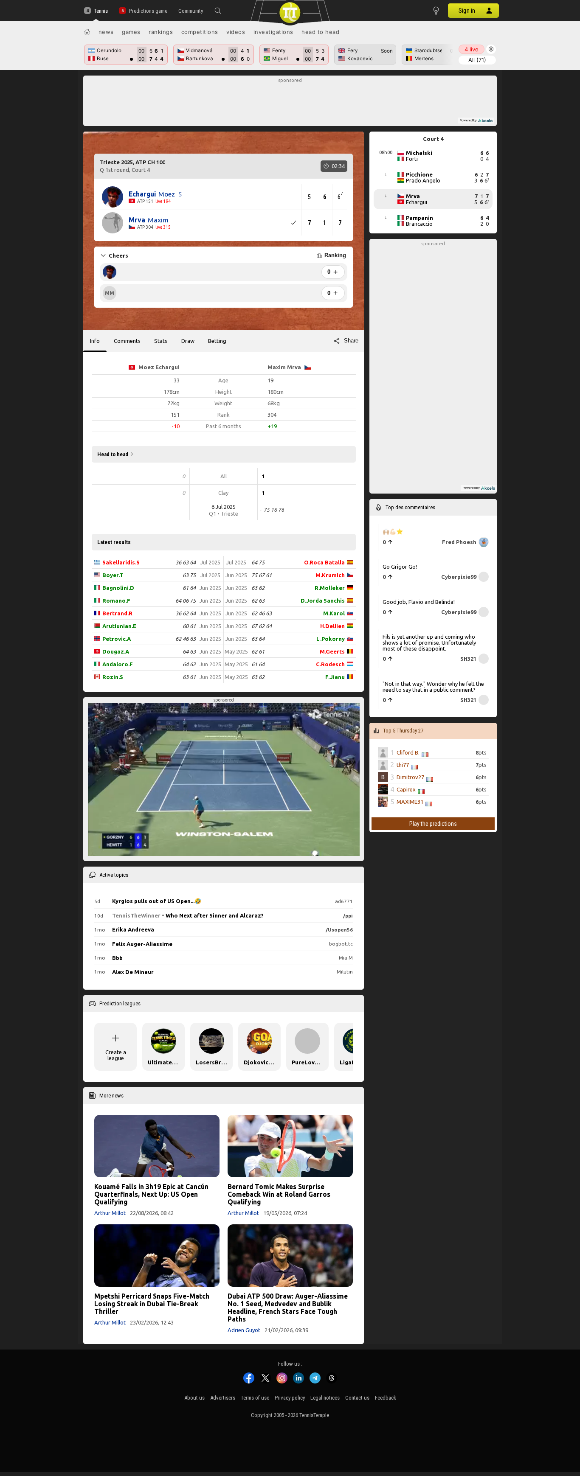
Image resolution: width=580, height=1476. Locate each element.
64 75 (258, 562)
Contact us (357, 1398)
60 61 (189, 626)
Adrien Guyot (244, 1330)
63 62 (258, 588)
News (106, 31)
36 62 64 (185, 613)
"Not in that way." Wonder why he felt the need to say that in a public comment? (433, 686)
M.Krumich (330, 575)
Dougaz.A (115, 651)
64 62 (189, 664)
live (472, 49)
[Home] (87, 31)
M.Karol (334, 613)
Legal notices (325, 1398)
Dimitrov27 (410, 777)
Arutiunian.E (119, 626)
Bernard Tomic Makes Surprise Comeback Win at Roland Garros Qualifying (279, 1194)
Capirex (406, 789)
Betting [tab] (217, 341)
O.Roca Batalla (324, 562)
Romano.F (116, 600)
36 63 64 (185, 562)
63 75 (189, 575)
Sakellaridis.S (121, 562)
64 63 (189, 651)
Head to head (320, 31)
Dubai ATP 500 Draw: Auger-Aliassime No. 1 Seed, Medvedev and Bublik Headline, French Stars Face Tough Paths (288, 1307)
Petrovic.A (116, 639)
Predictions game (148, 11)
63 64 (258, 639)
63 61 (189, 677)
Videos (235, 31)
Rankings (161, 31)
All (477, 59)
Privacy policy (290, 1398)
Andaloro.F (117, 664)
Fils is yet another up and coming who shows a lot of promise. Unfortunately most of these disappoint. (429, 642)
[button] (218, 10)
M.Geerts (332, 651)
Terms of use (255, 1398)
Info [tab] (95, 341)
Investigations (273, 31)
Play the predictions (433, 823)
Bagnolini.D (118, 588)
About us (194, 1398)
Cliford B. (408, 752)
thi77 (403, 765)
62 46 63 (185, 639)
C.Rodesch (330, 664)
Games (131, 31)
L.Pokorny (330, 639)
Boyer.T (112, 575)
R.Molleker (330, 588)
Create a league (115, 1055)
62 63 (258, 600)
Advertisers (222, 1398)
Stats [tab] (160, 341)
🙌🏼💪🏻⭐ (393, 531)
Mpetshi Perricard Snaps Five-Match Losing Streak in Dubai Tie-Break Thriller (151, 1303)
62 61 (258, 651)
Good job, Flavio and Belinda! (419, 601)
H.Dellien (332, 626)
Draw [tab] (187, 341)
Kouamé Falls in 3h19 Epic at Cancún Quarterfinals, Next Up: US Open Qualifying (151, 1194)
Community (190, 11)
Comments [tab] (127, 341)
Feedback (385, 1398)
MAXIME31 (410, 802)
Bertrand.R (117, 613)
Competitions (199, 31)
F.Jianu (335, 677)
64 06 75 (185, 600)
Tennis (101, 11)
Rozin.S (112, 677)
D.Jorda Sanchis (323, 600)
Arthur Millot (110, 1213)
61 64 (189, 588)
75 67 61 (261, 575)
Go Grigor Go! (400, 567)
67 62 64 (261, 626)
